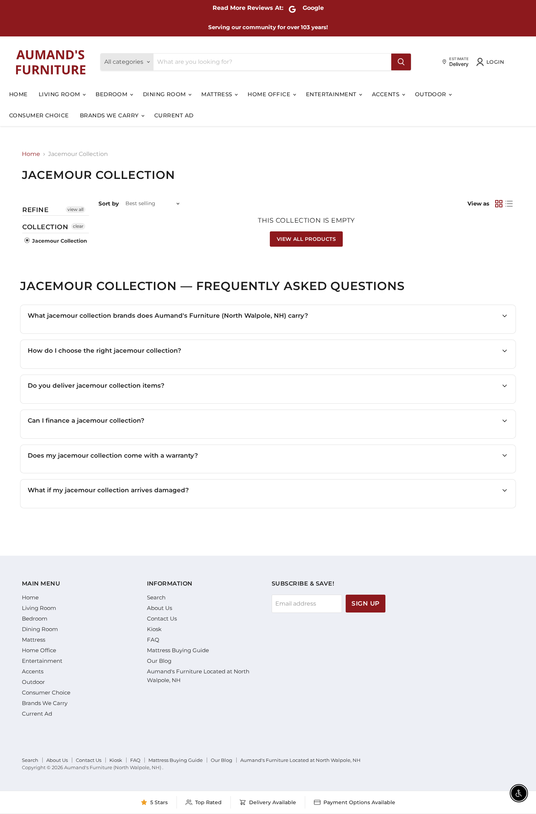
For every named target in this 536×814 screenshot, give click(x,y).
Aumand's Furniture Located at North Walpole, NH (300, 760)
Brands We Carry (110, 115)
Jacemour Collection (59, 241)
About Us (159, 607)
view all (75, 209)
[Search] (401, 62)
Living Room (60, 94)
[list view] (509, 204)
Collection (45, 227)
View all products (306, 239)
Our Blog (159, 660)
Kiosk (154, 629)
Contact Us (162, 618)
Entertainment (332, 94)
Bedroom (112, 94)
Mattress (217, 94)
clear (78, 226)
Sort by (108, 203)
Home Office (270, 94)
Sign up (365, 603)
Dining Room (165, 94)
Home (18, 94)
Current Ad (174, 115)
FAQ (153, 639)
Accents (386, 94)
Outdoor (431, 94)
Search (156, 597)
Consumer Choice (39, 115)
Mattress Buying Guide (178, 650)
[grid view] (499, 204)
